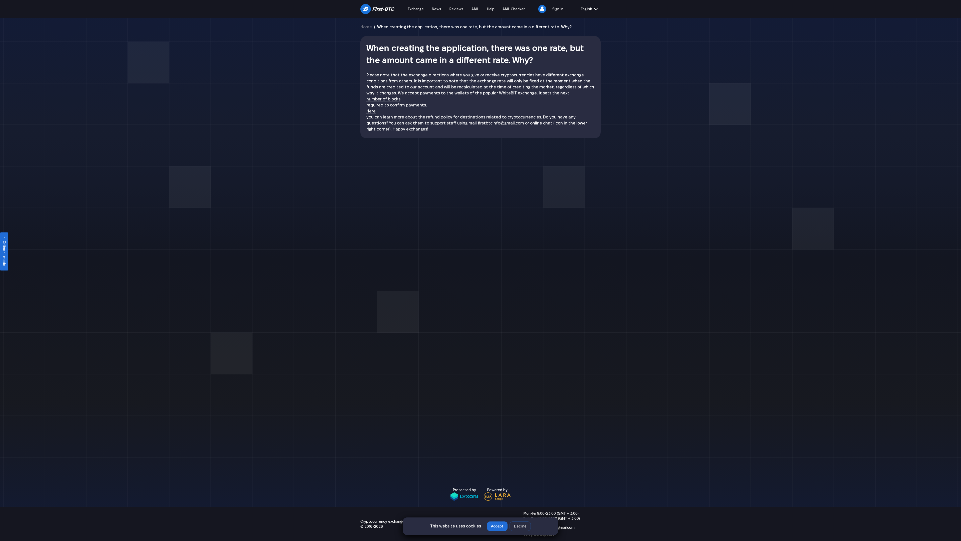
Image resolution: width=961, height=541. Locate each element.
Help (491, 9)
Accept (497, 526)
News (436, 9)
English (586, 9)
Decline (520, 526)
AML (475, 9)
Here (371, 111)
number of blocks (383, 99)
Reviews (456, 9)
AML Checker (514, 9)
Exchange (416, 9)
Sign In (557, 9)
